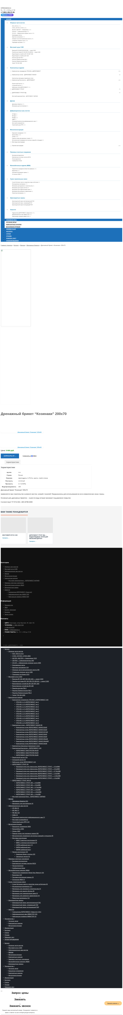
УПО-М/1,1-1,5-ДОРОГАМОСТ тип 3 (27, 711)
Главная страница (6, 245)
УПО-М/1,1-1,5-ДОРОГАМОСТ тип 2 (27, 706)
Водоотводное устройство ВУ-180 (20, 55)
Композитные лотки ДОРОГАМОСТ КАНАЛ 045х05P (32, 741)
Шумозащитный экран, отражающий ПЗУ (22, 203)
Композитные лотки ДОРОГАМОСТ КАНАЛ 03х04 (31, 736)
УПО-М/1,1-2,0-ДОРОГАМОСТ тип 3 (27, 713)
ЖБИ (6, 607)
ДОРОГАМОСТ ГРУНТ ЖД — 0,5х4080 (28, 785)
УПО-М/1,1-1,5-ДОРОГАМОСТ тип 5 (27, 720)
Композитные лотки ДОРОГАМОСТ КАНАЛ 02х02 (31, 727)
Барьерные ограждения (15, 971)
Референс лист (9, 937)
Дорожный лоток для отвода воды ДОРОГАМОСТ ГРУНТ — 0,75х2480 (38, 771)
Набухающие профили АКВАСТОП (18, 596)
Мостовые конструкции (18, 142)
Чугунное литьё (11, 222)
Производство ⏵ (11, 220)
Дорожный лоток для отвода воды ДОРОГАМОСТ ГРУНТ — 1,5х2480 (38, 778)
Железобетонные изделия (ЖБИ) (20, 165)
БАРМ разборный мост (23, 847)
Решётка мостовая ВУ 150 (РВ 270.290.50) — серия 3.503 (26, 52)
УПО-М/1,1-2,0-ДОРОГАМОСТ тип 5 (27, 723)
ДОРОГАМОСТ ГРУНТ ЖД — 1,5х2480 (28, 794)
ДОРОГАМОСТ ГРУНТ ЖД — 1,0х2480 (28, 789)
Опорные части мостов (17, 23)
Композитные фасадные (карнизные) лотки (22, 78)
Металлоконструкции (16, 129)
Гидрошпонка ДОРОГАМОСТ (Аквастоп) (20, 592)
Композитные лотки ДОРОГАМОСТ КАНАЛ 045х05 (32, 739)
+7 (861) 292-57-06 (8, 12)
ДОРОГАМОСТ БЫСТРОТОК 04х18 (27, 750)
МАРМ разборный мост (23, 849)
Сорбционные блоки (17, 160)
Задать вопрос (9, 614)
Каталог (8, 19)
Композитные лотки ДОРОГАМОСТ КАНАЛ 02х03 (31, 729)
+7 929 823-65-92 (9, 627)
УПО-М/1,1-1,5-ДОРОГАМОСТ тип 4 (27, 716)
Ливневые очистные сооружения (20, 152)
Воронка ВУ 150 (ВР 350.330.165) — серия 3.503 (24, 50)
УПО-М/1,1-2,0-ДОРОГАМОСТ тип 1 (27, 704)
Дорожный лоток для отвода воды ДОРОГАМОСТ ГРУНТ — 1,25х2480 (38, 776)
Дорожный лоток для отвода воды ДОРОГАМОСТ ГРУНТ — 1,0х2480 (38, 773)
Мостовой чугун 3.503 (17, 47)
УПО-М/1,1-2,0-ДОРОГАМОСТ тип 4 (27, 718)
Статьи (7, 932)
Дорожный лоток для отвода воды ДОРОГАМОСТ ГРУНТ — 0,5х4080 (38, 769)
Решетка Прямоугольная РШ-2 (19, 61)
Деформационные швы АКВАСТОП (18, 594)
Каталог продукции (10, 610)
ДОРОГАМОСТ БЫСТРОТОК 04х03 (27, 753)
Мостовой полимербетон (18, 123)
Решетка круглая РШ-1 (17, 57)
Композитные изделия (17, 68)
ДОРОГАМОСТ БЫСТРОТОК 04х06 (27, 755)
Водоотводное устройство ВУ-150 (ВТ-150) (22, 54)
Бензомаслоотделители (18, 155)
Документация (9, 928)
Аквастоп (13, 209)
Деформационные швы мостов (20, 111)
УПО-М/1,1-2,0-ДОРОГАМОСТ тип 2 (27, 709)
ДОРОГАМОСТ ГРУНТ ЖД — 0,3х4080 (28, 783)
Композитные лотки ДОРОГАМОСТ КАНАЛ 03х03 (31, 734)
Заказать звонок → (113, 1003)
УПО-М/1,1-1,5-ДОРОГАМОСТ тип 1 (27, 702)
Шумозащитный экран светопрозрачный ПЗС (23, 201)
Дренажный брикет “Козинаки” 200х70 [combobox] (14, 490)
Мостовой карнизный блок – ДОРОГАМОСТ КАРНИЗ (25, 96)
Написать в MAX (7, 15)
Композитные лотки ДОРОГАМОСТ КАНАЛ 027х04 (32, 732)
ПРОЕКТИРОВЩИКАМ (12, 240)
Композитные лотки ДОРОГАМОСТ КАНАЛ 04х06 (31, 743)
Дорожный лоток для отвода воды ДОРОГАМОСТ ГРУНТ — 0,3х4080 (38, 766)
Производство (9, 605)
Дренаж (12, 101)
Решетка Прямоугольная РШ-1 (19, 59)
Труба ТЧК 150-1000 (17, 63)
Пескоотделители (16, 159)
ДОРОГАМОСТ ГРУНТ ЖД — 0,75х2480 (28, 787)
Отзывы (7, 935)
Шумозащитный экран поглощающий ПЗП (22, 204)
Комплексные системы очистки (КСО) (21, 157)
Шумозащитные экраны (17, 198)
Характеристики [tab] (12, 462)
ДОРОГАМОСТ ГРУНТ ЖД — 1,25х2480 (28, 792)
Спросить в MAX (30, 456)
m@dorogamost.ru (6, 8)
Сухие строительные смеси (18, 179)
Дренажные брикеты (33, 245)
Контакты (7, 612)
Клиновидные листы (17, 35)
